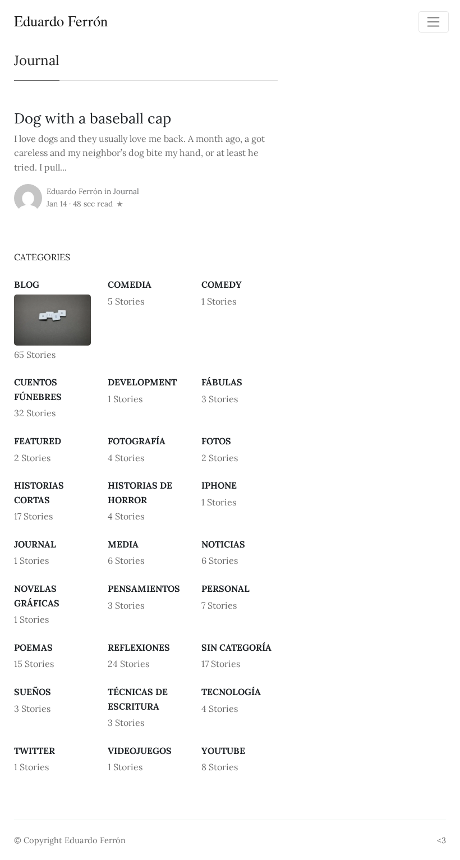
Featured (37, 441)
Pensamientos (144, 588)
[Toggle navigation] (433, 22)
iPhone (219, 485)
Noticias (223, 544)
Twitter (34, 750)
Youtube (223, 750)
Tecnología (231, 691)
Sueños (32, 691)
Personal (225, 588)
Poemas (33, 647)
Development (142, 382)
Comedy (221, 284)
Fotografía (136, 441)
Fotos (216, 441)
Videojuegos (140, 750)
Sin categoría (236, 647)
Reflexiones (139, 647)
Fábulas (221, 382)
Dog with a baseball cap (92, 118)
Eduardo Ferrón (61, 20)
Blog (26, 284)
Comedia (129, 284)
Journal (126, 191)
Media (123, 544)
